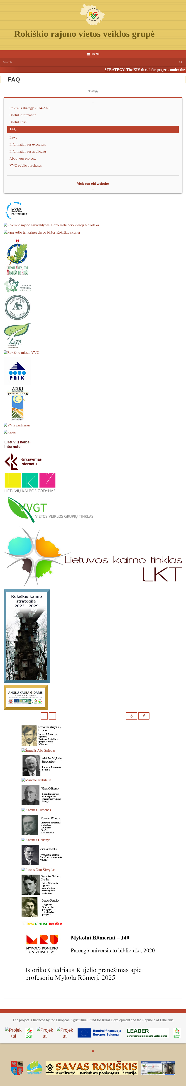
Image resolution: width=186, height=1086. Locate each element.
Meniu (95, 54)
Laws (13, 137)
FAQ (13, 129)
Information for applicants (28, 151)
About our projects (23, 158)
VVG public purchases (26, 165)
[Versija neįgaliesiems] (131, 716)
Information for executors (28, 144)
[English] (52, 716)
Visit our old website (93, 183)
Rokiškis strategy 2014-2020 (30, 108)
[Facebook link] (143, 716)
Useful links (18, 122)
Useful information (23, 115)
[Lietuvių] (44, 716)
